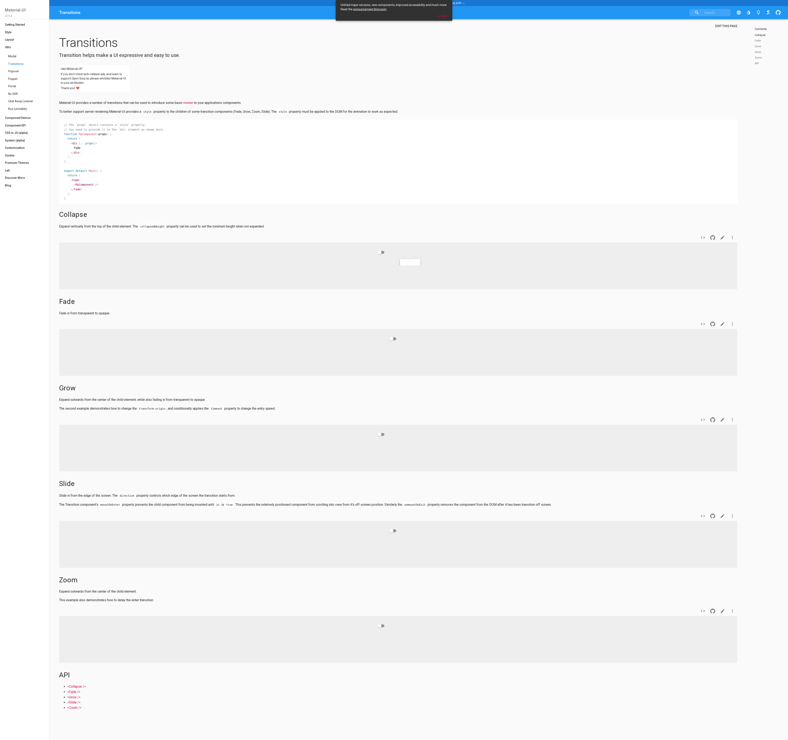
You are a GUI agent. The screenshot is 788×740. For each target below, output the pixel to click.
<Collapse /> (76, 686)
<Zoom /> (74, 708)
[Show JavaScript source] (64, 237)
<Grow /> (73, 697)
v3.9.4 (8, 16)
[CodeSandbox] (722, 237)
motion (188, 103)
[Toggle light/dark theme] (758, 12)
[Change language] (739, 12)
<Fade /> (73, 692)
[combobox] (710, 12)
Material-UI (15, 10)
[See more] (732, 237)
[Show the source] (703, 237)
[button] (749, 12)
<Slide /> (73, 702)
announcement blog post (369, 9)
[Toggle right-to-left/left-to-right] (768, 12)
